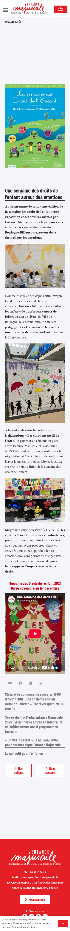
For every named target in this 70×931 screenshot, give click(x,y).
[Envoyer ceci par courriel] (10, 683)
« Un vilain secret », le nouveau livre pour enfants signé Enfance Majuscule (33, 742)
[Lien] (30, 8)
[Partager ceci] (20, 683)
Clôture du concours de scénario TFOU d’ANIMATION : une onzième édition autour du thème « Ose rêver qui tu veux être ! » (34, 701)
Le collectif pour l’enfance (24, 753)
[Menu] (6, 10)
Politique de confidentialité (24, 927)
